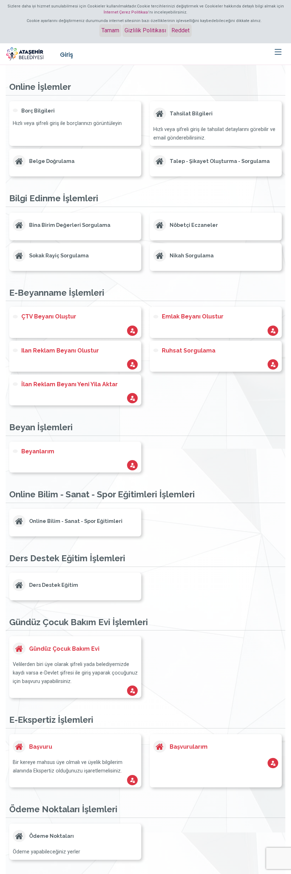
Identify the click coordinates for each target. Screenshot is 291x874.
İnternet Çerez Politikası (126, 12)
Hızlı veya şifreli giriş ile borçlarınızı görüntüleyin (67, 123)
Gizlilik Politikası (145, 30)
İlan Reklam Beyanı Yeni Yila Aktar (69, 384)
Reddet (180, 30)
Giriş (66, 54)
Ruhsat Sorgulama (188, 350)
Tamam (110, 30)
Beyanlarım (37, 451)
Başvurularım (189, 746)
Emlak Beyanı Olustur (193, 316)
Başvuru (40, 746)
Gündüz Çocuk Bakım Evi (64, 648)
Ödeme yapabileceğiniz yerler (46, 852)
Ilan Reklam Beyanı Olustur (60, 350)
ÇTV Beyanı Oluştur (48, 316)
